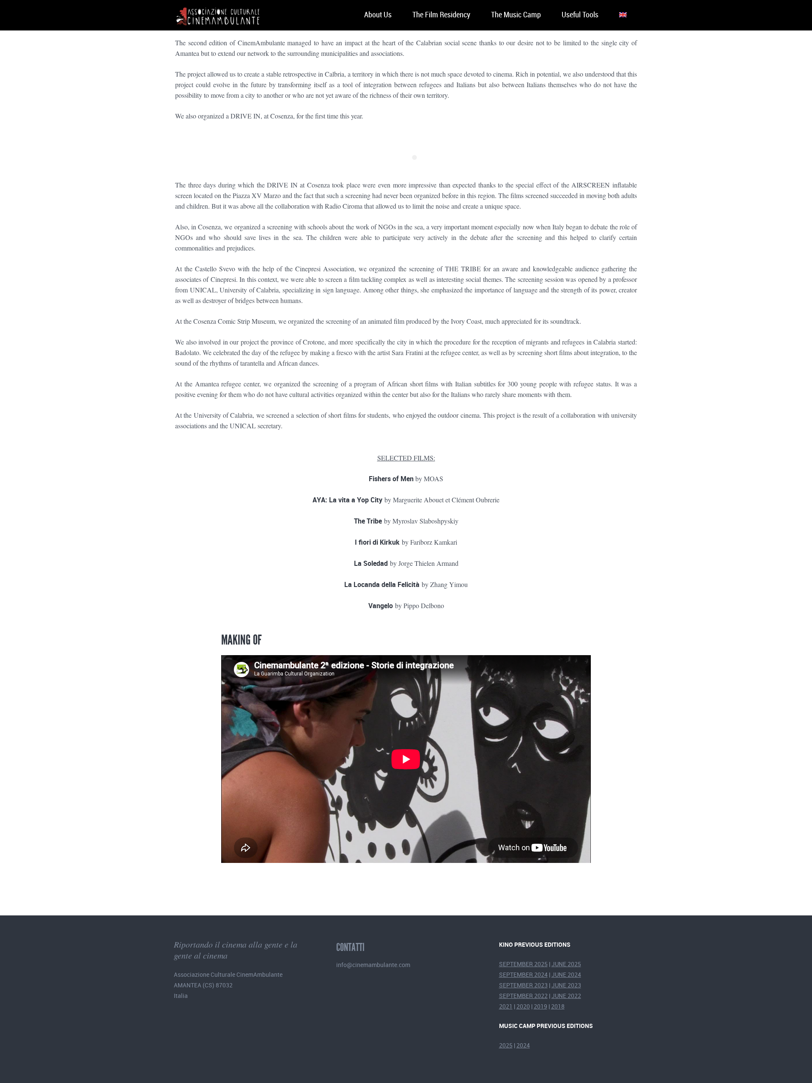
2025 (506, 1045)
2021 (506, 1006)
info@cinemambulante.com (373, 965)
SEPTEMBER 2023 (523, 985)
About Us (378, 15)
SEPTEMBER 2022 (523, 996)
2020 (523, 1006)
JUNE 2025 (566, 964)
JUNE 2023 (566, 985)
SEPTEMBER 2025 (523, 964)
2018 (558, 1006)
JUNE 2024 (566, 974)
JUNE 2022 (566, 996)
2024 (523, 1045)
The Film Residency (441, 15)
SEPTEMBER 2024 (523, 974)
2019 (540, 1006)
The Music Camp (516, 15)
